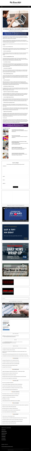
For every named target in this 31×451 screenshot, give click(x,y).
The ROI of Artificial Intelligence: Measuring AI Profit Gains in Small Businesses (12, 384)
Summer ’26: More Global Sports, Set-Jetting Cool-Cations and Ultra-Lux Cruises (12, 387)
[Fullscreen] (27, 316)
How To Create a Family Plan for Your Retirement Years (9, 411)
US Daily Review (15, 414)
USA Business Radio (16, 369)
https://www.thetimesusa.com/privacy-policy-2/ (7, 446)
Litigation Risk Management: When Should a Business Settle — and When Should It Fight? (13, 371)
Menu (28, 6)
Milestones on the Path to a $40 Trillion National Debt (9, 406)
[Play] (3, 316)
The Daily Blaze (15, 358)
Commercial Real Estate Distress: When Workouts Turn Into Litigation (11, 400)
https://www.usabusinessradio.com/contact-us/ (10, 336)
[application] (15, 214)
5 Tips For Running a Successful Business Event (18, 129)
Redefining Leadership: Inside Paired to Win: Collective (9, 374)
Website (4, 183)
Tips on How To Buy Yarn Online (16, 135)
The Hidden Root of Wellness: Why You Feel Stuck (8, 349)
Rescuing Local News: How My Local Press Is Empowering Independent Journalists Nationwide (14, 376)
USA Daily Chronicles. (16, 391)
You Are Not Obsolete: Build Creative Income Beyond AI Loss (10, 389)
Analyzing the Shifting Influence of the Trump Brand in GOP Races (10, 360)
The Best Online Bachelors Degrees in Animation (18, 153)
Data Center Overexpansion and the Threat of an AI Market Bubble (10, 363)
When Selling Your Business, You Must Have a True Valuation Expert (10, 393)
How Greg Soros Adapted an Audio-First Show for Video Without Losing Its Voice (12, 419)
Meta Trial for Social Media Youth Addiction (7, 382)
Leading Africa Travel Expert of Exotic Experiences (8, 397)
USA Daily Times (15, 380)
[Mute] (26, 316)
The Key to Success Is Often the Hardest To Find (8, 416)
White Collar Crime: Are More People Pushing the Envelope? (10, 365)
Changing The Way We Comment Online (17, 147)
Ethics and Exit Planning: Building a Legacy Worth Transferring (10, 395)
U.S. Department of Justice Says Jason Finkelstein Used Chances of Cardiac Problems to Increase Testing (15, 355)
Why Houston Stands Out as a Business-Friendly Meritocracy (10, 408)
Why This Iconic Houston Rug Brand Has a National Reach (9, 378)
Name (4, 176)
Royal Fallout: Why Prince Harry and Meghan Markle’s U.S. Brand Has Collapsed (12, 421)
